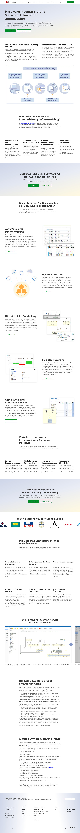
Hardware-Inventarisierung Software (40, 811)
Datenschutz (69, 811)
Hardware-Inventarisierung (27, 123)
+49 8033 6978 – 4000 (9, 817)
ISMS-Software (36, 817)
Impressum (69, 807)
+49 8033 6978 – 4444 (9, 809)
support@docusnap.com (10, 807)
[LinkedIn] (72, 828)
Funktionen (24, 807)
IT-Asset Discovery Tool (38, 809)
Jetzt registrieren (70, 799)
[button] (21, 2)
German (61, 828)
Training (47, 2)
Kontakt (56, 809)
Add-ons (23, 811)
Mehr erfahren (11, 251)
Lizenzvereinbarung (71, 809)
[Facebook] (70, 828)
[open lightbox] (38, 644)
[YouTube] (74, 828)
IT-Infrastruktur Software (38, 813)
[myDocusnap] (60, 2)
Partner (56, 2)
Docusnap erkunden (24, 31)
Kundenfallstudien (25, 815)
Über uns (57, 807)
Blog (23, 813)
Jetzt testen (70, 2)
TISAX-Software (36, 820)
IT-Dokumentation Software (39, 807)
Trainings (24, 817)
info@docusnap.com (9, 815)
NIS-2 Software (36, 815)
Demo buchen (45, 185)
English (65, 828)
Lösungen (24, 809)
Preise (52, 2)
